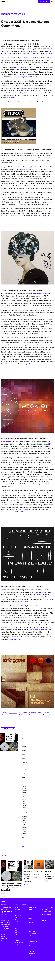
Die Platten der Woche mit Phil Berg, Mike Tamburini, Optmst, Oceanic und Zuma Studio (11, 886)
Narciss (50, 58)
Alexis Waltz (10, 98)
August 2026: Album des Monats (38, 873)
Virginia (49, 630)
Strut (39, 717)
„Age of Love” (26, 77)
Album (36, 877)
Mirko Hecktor (26, 512)
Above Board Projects (29, 712)
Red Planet (49, 53)
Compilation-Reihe (20, 67)
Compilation (17, 14)
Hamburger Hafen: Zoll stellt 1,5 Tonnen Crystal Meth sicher (49, 874)
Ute (33, 58)
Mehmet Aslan (6, 442)
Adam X (23, 606)
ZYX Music (22, 719)
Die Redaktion (14, 31)
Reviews (5, 14)
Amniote (25, 58)
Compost (46, 712)
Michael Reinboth (23, 167)
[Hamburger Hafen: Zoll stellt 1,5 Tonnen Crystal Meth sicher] (49, 864)
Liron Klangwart (43, 216)
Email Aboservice (5, 930)
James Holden (27, 90)
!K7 (20, 712)
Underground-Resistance (30, 53)
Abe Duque (39, 592)
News (46, 880)
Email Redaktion (5, 928)
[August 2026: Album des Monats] (38, 864)
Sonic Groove (31, 717)
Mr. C (18, 298)
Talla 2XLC (46, 717)
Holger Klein (28, 364)
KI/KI (43, 58)
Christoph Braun (15, 639)
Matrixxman (34, 630)
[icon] (52, 1)
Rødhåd (41, 630)
